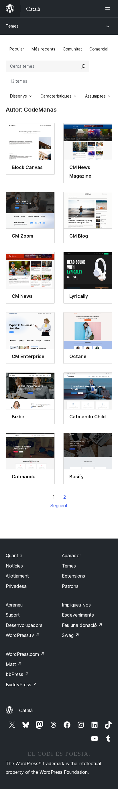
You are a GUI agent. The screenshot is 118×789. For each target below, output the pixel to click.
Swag (70, 635)
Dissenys (18, 96)
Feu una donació (82, 625)
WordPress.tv (23, 635)
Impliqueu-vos (76, 605)
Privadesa (16, 586)
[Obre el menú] (109, 8)
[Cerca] (83, 66)
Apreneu (14, 605)
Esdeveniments (78, 615)
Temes (12, 26)
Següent (59, 505)
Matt (14, 664)
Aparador (71, 555)
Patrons (70, 586)
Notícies (14, 566)
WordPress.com (25, 654)
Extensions (73, 576)
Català (26, 710)
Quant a (14, 555)
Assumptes (95, 96)
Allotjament (17, 576)
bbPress (17, 674)
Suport (13, 615)
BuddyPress (21, 684)
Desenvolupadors (24, 625)
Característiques (56, 96)
